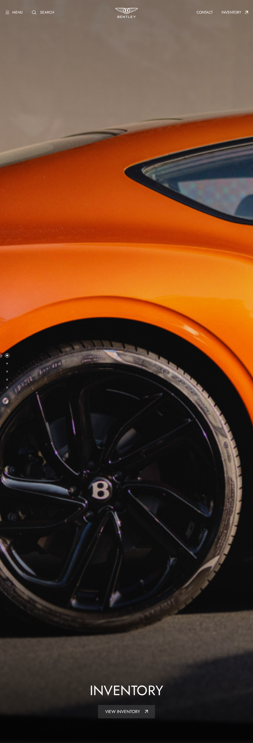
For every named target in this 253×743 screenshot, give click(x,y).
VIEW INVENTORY (123, 711)
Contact (205, 12)
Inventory (231, 12)
